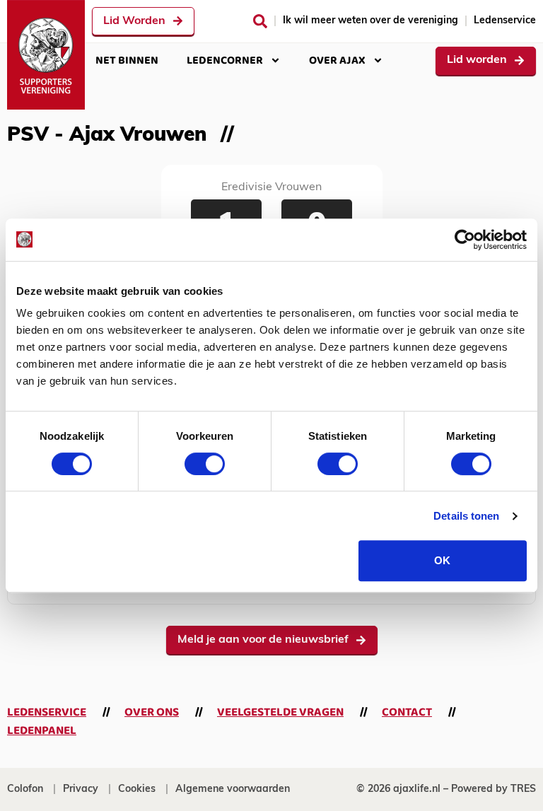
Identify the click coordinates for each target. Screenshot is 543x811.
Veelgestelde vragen (280, 712)
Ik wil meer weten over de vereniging (370, 21)
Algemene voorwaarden (232, 789)
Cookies (137, 789)
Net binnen (126, 60)
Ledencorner (225, 60)
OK (442, 560)
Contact (407, 712)
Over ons (151, 712)
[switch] (205, 464)
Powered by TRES (493, 789)
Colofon (25, 789)
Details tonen (466, 516)
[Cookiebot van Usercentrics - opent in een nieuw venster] (465, 239)
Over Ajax (337, 60)
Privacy (80, 789)
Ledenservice (505, 21)
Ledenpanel (41, 730)
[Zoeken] (260, 21)
